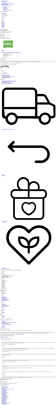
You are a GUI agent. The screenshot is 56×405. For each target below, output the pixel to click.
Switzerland (6, 392)
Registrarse (3, 304)
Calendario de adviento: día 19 (5, 75)
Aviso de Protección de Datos (20, 334)
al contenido (3, 1)
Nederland (6, 395)
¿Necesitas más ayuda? (4, 300)
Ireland (5, 402)
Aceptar (1, 335)
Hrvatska (6, 399)
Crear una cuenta (4, 16)
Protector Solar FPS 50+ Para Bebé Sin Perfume (7, 83)
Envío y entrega (4, 298)
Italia (4, 388)
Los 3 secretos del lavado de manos (6, 77)
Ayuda (2, 6)
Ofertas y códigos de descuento (5, 299)
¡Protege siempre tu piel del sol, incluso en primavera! (8, 76)
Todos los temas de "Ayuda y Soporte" (8, 10)
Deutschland (7, 387)
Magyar (5, 394)
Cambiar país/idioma (8, 318)
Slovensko (6, 401)
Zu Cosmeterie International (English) (4, 384)
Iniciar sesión (3, 303)
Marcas (3, 71)
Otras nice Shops (4, 326)
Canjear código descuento (5, 306)
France (5, 389)
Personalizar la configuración (11, 335)
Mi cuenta (3, 296)
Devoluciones (5, 7)
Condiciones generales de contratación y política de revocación (9, 322)
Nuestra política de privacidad (3, 379)
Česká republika (8, 403)
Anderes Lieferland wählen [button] (3, 385)
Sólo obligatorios (5, 335)
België (5, 400)
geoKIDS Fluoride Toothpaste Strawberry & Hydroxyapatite (9, 81)
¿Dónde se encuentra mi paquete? (6, 305)
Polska (5, 398)
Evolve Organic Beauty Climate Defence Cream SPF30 (8, 80)
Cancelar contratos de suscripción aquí (6, 324)
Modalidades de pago (4, 297)
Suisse (5, 391)
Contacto (4, 9)
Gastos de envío (5, 8)
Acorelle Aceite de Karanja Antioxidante (7, 82)
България (6, 397)
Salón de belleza (4, 309)
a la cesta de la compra (4, 2)
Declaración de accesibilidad (5, 323)
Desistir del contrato (2, 327)
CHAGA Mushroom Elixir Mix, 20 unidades (11, 52)
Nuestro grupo (3, 312)
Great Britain (7, 396)
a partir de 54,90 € (8, 3)
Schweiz (6, 390)
